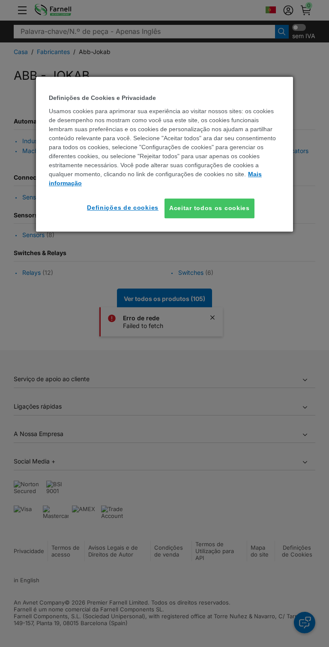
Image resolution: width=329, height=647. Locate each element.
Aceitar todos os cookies (209, 208)
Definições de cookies (123, 207)
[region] (164, 154)
